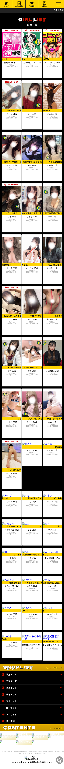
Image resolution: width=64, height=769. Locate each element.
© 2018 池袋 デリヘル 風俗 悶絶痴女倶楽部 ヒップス (32, 762)
